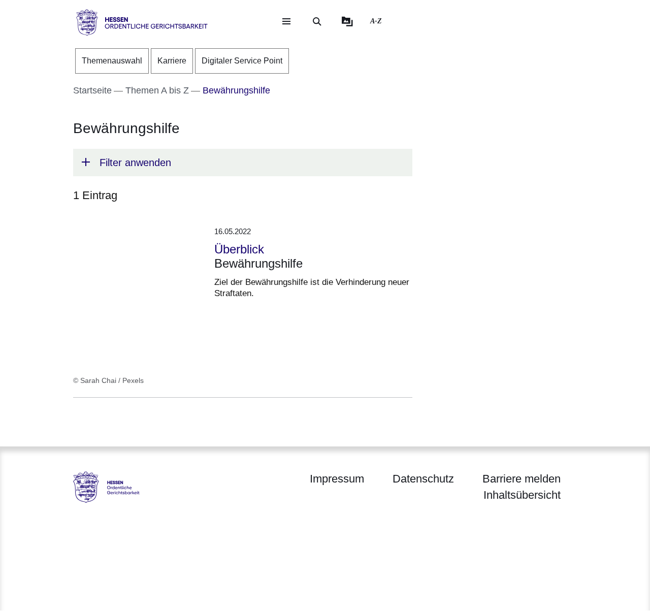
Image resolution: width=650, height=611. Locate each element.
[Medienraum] (347, 21)
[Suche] (317, 21)
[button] (242, 162)
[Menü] (286, 21)
